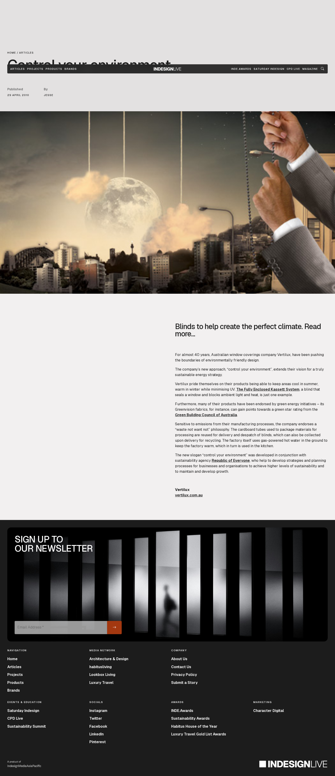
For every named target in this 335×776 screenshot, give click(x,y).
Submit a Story (184, 682)
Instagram (98, 710)
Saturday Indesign (23, 710)
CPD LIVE (293, 68)
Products (54, 68)
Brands (70, 68)
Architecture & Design (108, 659)
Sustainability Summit (26, 726)
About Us (179, 659)
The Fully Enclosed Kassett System (267, 389)
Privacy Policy (184, 674)
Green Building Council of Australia (206, 415)
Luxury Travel (101, 682)
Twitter (95, 718)
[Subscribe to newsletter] (114, 627)
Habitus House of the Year (194, 726)
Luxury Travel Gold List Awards (198, 734)
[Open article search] (322, 69)
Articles (17, 68)
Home (12, 659)
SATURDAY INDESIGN (269, 68)
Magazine (310, 68)
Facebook (98, 726)
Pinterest (97, 742)
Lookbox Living (102, 674)
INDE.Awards (182, 710)
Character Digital (268, 710)
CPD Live (15, 718)
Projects (35, 68)
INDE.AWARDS (241, 68)
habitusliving (100, 666)
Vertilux (284, 354)
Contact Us (181, 666)
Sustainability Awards (190, 718)
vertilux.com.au (189, 495)
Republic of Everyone (231, 460)
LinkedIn (96, 734)
